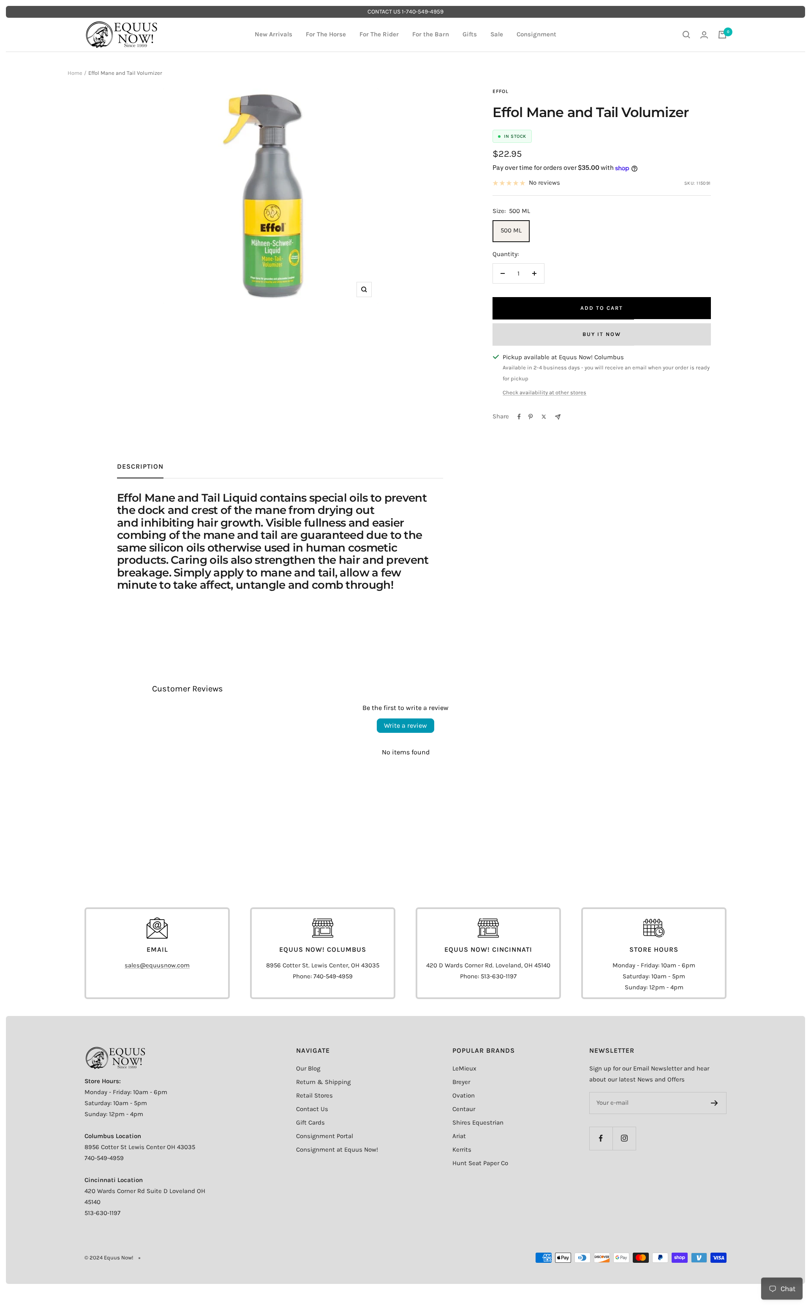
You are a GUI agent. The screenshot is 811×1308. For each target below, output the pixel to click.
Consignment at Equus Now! (337, 1149)
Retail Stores (314, 1095)
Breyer (461, 1082)
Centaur (463, 1109)
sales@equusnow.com (157, 965)
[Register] (714, 1103)
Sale (496, 34)
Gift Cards (310, 1122)
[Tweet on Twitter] (543, 417)
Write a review (405, 725)
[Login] (704, 34)
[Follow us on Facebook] (600, 1138)
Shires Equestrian (477, 1122)
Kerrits (461, 1149)
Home (75, 73)
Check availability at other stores (544, 392)
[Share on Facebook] (519, 417)
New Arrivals (273, 34)
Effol (501, 91)
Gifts (470, 34)
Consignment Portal (324, 1136)
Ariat (459, 1136)
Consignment (536, 34)
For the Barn (430, 34)
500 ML (511, 230)
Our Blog (308, 1068)
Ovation (463, 1095)
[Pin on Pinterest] (530, 417)
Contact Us (312, 1109)
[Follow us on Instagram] (624, 1138)
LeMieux (464, 1068)
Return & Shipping (323, 1082)
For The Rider (379, 34)
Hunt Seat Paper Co (480, 1163)
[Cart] (722, 34)
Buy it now (601, 334)
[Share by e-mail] (558, 417)
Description (140, 466)
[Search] (686, 34)
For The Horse (326, 34)
